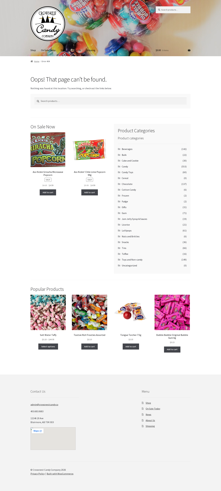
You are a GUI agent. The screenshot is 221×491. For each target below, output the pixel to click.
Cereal (125, 178)
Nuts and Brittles (131, 236)
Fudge (125, 201)
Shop (33, 50)
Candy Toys (127, 172)
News (63, 50)
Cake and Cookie (130, 160)
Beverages (127, 149)
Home (36, 61)
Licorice (126, 224)
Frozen (125, 195)
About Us (76, 50)
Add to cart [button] (48, 192)
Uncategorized (129, 265)
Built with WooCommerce (60, 473)
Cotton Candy (129, 189)
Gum (124, 213)
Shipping (90, 50)
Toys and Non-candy (132, 259)
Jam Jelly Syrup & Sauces (134, 218)
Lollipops (127, 230)
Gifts (124, 207)
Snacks (125, 242)
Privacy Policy (38, 473)
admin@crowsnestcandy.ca (44, 404)
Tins (124, 247)
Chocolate (127, 183)
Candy (125, 166)
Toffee (125, 253)
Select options (48, 346)
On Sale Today (48, 50)
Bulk (124, 154)
